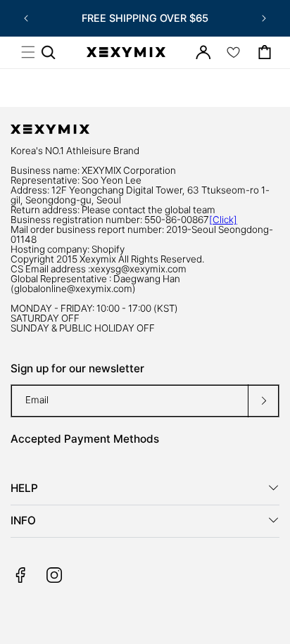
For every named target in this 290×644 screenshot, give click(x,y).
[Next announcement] (263, 18)
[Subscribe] (263, 400)
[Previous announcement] (26, 18)
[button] (28, 52)
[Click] (223, 219)
